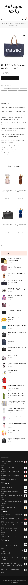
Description (14, 98)
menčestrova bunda (12, 90)
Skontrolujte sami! (10, 78)
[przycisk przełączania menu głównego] (2, 19)
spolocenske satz (22, 90)
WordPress (15, 582)
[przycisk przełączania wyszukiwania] (22, 19)
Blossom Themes (15, 580)
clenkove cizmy (15, 88)
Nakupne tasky (14, 8)
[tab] (14, 98)
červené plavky (8, 88)
